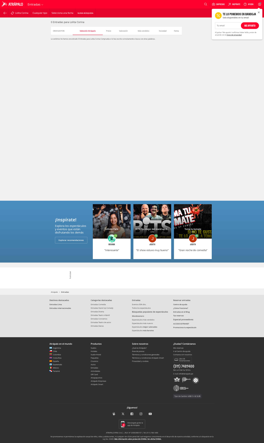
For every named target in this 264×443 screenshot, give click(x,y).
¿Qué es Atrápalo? (139, 348)
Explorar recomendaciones (71, 240)
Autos (93, 364)
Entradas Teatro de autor (101, 322)
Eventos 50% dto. (139, 304)
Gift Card (94, 374)
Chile (55, 351)
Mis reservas (178, 348)
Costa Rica (57, 358)
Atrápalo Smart (97, 384)
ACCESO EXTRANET (181, 323)
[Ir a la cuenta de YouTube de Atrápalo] (150, 414)
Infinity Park (111, 229)
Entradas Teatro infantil (100, 315)
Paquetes (94, 358)
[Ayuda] (248, 4)
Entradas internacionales (60, 308)
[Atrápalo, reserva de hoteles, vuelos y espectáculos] (12, 4)
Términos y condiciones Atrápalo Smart (148, 358)
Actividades (95, 371)
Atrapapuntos (96, 377)
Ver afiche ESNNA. (154, 439)
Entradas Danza (97, 326)
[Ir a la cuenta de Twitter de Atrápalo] (123, 414)
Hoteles (94, 351)
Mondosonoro (138, 316)
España (56, 361)
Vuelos (93, 348)
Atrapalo (54, 292)
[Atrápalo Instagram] (141, 414)
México (56, 368)
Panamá (56, 371)
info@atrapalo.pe (186, 373)
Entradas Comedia (98, 304)
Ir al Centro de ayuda (181, 351)
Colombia (57, 354)
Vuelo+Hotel (96, 354)
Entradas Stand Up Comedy (102, 308)
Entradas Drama (97, 311)
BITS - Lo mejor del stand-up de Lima (154, 229)
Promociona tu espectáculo (184, 327)
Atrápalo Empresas (98, 381)
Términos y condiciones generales (145, 354)
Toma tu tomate (193, 229)
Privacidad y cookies (140, 361)
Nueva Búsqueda (85, 13)
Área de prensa (138, 351)
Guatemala (57, 364)
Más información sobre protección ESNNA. (130, 439)
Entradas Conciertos (99, 319)
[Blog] (114, 413)
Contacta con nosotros (182, 355)
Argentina (57, 348)
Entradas (94, 368)
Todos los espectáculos (141, 308)
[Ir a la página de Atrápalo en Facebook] (132, 414)
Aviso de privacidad (234, 35)
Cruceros (94, 361)
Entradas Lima (56, 304)
